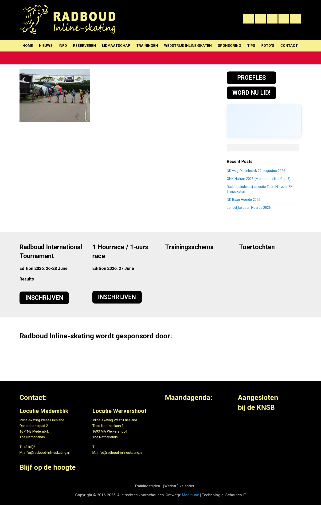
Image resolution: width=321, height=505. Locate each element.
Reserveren (84, 45)
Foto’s (267, 45)
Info (63, 45)
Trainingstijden (147, 486)
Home (28, 45)
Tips (251, 45)
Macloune (190, 495)
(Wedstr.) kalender (178, 486)
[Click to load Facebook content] (264, 120)
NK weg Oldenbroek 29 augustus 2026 (256, 171)
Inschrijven (44, 297)
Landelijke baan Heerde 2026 (249, 207)
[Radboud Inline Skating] (67, 31)
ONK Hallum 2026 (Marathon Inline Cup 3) (258, 179)
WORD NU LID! (251, 92)
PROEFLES (251, 77)
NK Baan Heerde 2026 (243, 199)
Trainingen (147, 45)
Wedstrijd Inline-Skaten (188, 45)
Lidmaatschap (116, 45)
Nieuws (46, 45)
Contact (289, 45)
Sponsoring (229, 45)
